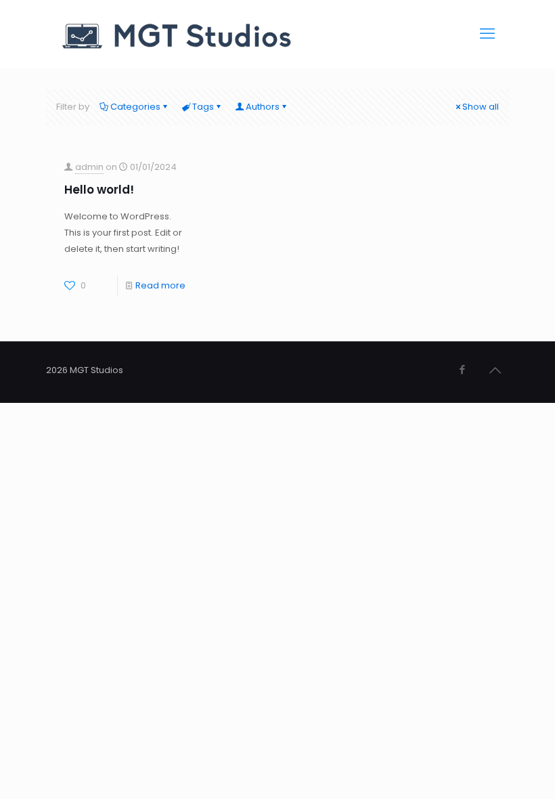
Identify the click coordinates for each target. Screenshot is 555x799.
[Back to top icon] (495, 370)
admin (89, 166)
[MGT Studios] (179, 34)
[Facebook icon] (462, 369)
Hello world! (99, 189)
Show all (480, 106)
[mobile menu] (487, 33)
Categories (135, 106)
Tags (203, 106)
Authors (263, 106)
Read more (160, 285)
